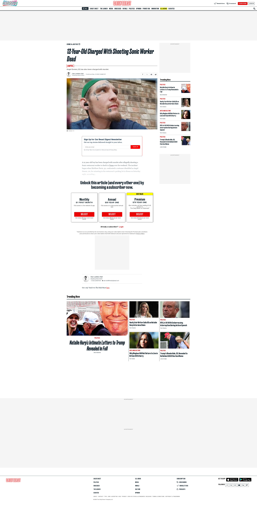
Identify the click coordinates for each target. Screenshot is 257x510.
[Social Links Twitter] (231, 486)
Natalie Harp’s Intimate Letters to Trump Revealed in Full (97, 345)
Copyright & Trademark (172, 496)
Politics (132, 9)
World (137, 486)
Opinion (138, 9)
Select (84, 214)
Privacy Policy (113, 149)
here (107, 288)
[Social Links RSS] (243, 486)
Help (119, 496)
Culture (137, 489)
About (95, 496)
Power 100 (146, 9)
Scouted (171, 9)
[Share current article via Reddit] (155, 74)
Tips (105, 496)
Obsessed (117, 9)
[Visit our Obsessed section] (16, 3)
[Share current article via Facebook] (142, 74)
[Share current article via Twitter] (147, 74)
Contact (100, 496)
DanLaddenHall (96, 280)
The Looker (104, 9)
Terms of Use (105, 149)
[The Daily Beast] (122, 3)
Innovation (155, 9)
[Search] (254, 9)
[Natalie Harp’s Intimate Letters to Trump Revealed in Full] (185, 92)
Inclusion (148, 496)
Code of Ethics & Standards (136, 496)
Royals (125, 9)
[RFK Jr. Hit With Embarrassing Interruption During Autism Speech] (185, 130)
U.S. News (163, 9)
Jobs (109, 496)
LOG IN (251, 3)
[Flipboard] (247, 486)
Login (121, 227)
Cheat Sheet (94, 9)
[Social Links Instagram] (235, 486)
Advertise (114, 496)
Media (111, 9)
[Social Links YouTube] (239, 486)
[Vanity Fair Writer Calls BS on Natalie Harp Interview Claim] (185, 106)
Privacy (124, 496)
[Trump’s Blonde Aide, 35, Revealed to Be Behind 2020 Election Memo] (185, 144)
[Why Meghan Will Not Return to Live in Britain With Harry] (185, 118)
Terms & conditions (158, 496)
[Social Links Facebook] (227, 486)
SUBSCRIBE (242, 3)
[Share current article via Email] (151, 74)
